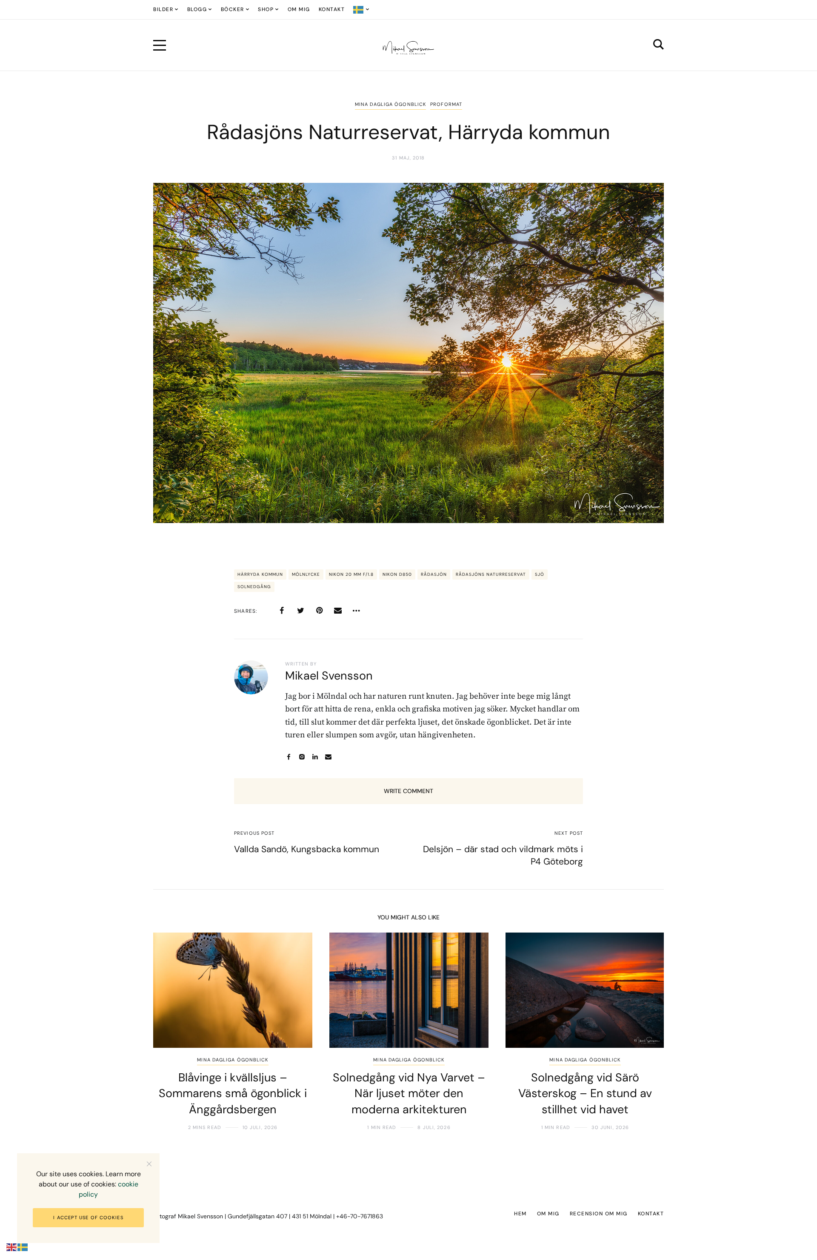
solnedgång (254, 586)
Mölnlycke (306, 574)
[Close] (149, 1163)
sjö (539, 574)
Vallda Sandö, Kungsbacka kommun (306, 849)
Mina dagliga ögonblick (390, 104)
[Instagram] (302, 757)
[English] (11, 1247)
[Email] (338, 610)
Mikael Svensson (329, 675)
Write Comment (408, 791)
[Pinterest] (319, 610)
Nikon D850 (397, 574)
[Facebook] (282, 610)
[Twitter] (300, 610)
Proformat (446, 104)
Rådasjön (434, 574)
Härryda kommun (260, 574)
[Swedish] (361, 9)
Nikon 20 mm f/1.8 (351, 574)
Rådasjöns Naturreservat (491, 574)
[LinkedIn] (315, 757)
